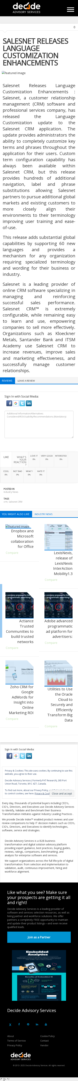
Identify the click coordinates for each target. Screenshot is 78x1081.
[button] (9, 403)
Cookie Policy (47, 1036)
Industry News (11, 492)
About (10, 1036)
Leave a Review (26, 380)
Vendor (44, 1045)
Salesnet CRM (15, 501)
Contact (44, 1040)
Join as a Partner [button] (39, 937)
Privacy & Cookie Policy (46, 793)
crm (6, 501)
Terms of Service (16, 1040)
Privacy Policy (14, 1045)
